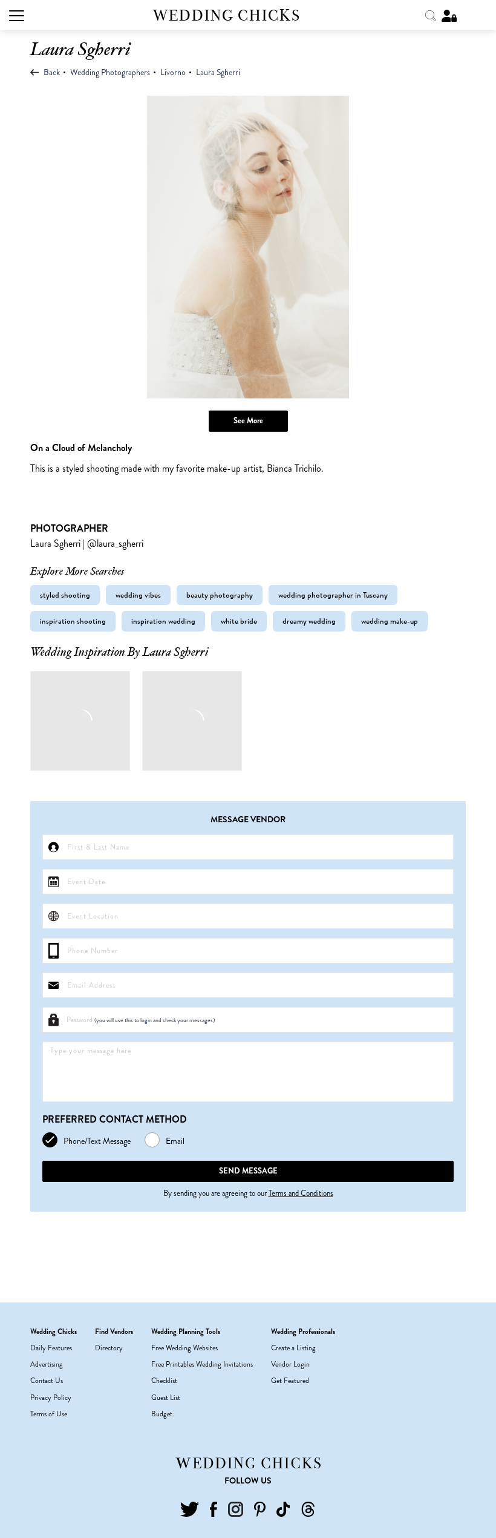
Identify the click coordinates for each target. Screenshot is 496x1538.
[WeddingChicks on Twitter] (189, 1508)
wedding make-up (389, 621)
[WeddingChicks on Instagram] (235, 1508)
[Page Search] (432, 14)
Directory (109, 1347)
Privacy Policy (50, 1397)
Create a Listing (293, 1347)
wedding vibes (138, 595)
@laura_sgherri (115, 543)
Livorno (173, 72)
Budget (161, 1413)
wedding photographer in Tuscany (333, 595)
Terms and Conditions (301, 1193)
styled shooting (65, 595)
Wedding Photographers (110, 72)
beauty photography (219, 595)
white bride (239, 621)
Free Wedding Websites (184, 1347)
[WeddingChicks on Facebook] (213, 1508)
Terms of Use (48, 1413)
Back (51, 72)
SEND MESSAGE (248, 1171)
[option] (248, 247)
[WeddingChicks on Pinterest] (260, 1508)
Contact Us (46, 1380)
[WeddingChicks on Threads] (308, 1508)
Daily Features (51, 1347)
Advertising (46, 1364)
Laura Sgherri (218, 72)
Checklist (164, 1380)
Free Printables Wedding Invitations (202, 1364)
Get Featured (290, 1380)
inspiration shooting (73, 621)
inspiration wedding (163, 621)
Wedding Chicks (227, 15)
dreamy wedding (309, 621)
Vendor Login (290, 1364)
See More (248, 420)
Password (141, 1019)
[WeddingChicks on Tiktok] (283, 1508)
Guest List (165, 1397)
